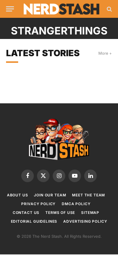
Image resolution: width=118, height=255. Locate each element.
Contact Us (26, 212)
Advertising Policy (85, 221)
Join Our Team (50, 195)
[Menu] (10, 9)
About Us (17, 195)
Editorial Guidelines (34, 221)
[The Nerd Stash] (61, 9)
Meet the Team (88, 195)
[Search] (109, 9)
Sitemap (90, 212)
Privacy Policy (38, 204)
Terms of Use (60, 212)
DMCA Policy (76, 204)
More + (105, 53)
